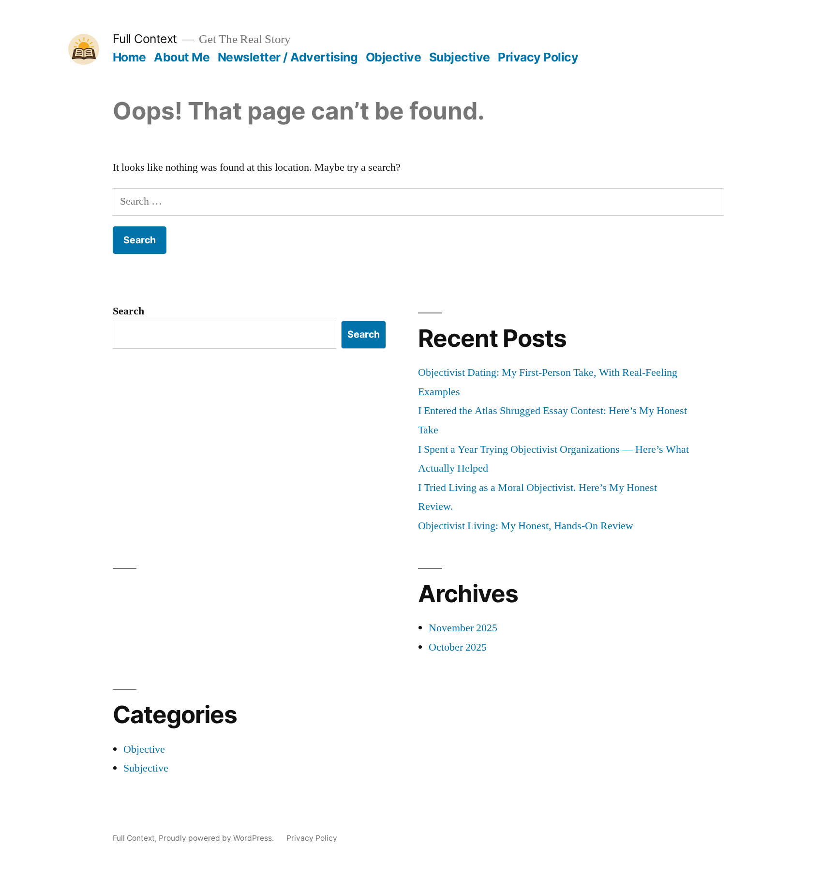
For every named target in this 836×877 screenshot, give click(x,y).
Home (129, 57)
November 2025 (463, 628)
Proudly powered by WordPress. (217, 838)
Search (128, 311)
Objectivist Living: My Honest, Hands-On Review (525, 526)
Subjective (459, 57)
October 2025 (458, 647)
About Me (181, 57)
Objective (393, 57)
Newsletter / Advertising (288, 57)
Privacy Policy (538, 57)
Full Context (145, 38)
